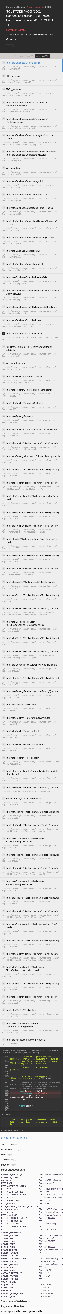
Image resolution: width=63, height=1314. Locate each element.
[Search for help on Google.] (7, 39)
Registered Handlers (13, 1306)
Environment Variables (14, 1301)
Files (3, 1154)
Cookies (5, 1159)
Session (5, 1164)
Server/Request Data (13, 1169)
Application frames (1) (24, 56)
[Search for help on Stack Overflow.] (15, 39)
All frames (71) (42, 56)
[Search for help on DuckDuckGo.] (11, 39)
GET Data (6, 1144)
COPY (10, 46)
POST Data (7, 1149)
